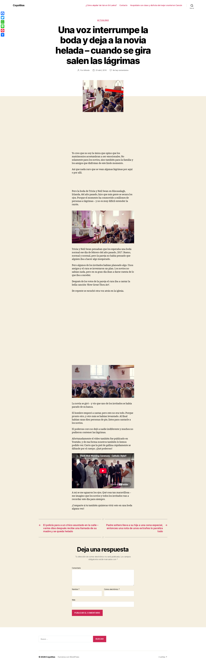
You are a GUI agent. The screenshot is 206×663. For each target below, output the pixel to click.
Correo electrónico (112, 589)
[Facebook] (2, 13)
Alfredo (86, 70)
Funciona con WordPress (68, 657)
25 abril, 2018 (101, 70)
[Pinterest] (2, 30)
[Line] (2, 26)
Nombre (76, 589)
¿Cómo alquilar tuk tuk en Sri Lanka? (101, 5)
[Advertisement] (31, 135)
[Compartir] (2, 35)
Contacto (123, 5)
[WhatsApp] (2, 22)
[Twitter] (2, 17)
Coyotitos (18, 5)
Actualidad (103, 20)
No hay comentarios (120, 70)
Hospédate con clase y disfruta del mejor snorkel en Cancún (156, 5)
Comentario (76, 568)
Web (73, 600)
